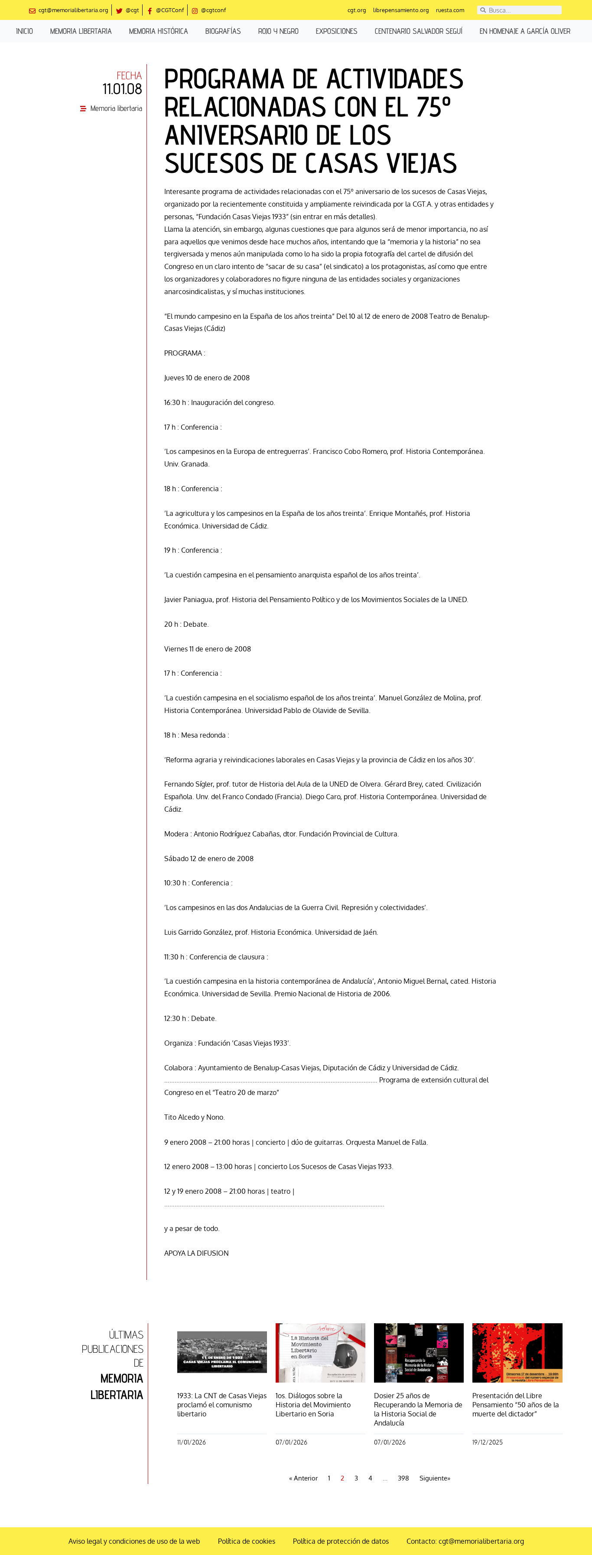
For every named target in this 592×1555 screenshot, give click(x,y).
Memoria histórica (158, 31)
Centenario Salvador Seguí (418, 31)
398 (403, 1478)
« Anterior (303, 1478)
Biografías (223, 31)
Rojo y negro (278, 31)
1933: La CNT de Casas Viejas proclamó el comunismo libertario (222, 1404)
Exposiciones (337, 31)
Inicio (24, 31)
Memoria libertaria (81, 31)
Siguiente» (435, 1478)
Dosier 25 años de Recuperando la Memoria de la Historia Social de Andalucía (418, 1409)
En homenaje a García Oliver (525, 31)
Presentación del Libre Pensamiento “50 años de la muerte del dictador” (515, 1404)
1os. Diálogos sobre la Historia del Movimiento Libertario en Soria (313, 1404)
